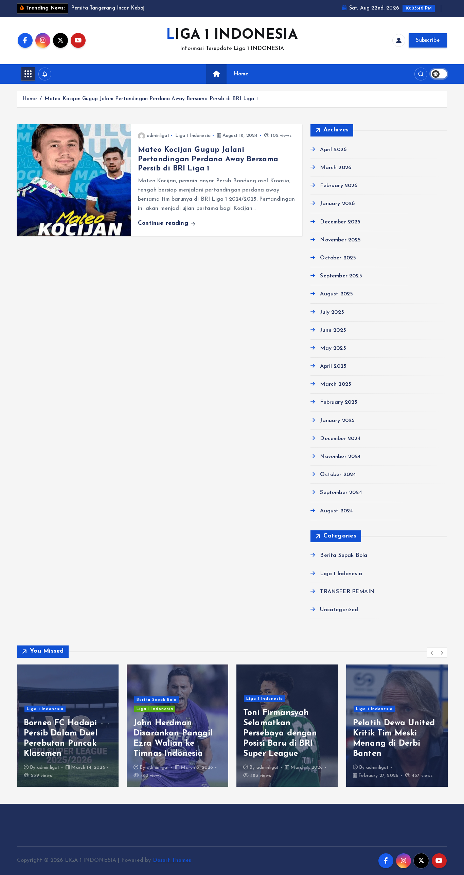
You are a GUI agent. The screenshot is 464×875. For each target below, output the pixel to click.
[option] (68, 725)
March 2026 (335, 167)
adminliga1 (158, 135)
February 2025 (338, 402)
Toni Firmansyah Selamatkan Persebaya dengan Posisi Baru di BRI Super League (280, 733)
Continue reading (164, 223)
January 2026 (337, 203)
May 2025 (333, 348)
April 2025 (333, 366)
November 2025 (340, 240)
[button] (432, 653)
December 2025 (340, 222)
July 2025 (332, 312)
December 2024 (340, 438)
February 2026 (338, 185)
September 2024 (341, 492)
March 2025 (335, 384)
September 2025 (341, 276)
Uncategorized (339, 610)
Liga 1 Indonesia (193, 135)
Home (241, 74)
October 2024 (338, 474)
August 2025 (336, 294)
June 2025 (333, 330)
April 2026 (333, 149)
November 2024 (340, 456)
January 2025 (337, 420)
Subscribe (428, 40)
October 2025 (338, 258)
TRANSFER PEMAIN (347, 592)
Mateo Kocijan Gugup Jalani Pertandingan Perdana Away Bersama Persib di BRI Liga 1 (151, 99)
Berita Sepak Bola (343, 555)
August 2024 (336, 511)
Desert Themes (172, 860)
